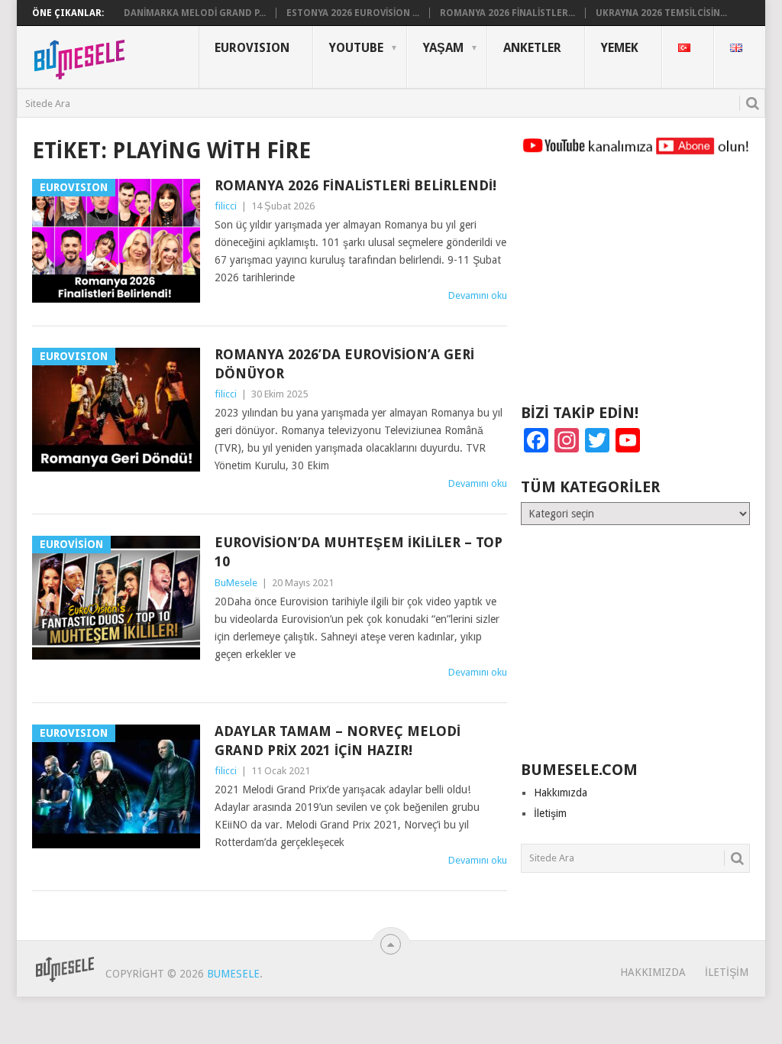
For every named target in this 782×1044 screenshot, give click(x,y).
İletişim (550, 813)
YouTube (356, 48)
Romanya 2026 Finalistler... (507, 13)
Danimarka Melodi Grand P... (195, 13)
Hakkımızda (560, 792)
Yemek (619, 48)
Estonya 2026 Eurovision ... (352, 13)
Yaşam (443, 48)
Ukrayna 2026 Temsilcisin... (661, 13)
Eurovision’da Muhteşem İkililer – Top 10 (358, 551)
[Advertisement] (635, 286)
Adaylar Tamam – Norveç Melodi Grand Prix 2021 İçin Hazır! (337, 740)
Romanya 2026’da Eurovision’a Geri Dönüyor (344, 363)
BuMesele (236, 582)
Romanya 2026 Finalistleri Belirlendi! (355, 185)
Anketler (532, 48)
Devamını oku (477, 295)
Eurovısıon (252, 48)
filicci (226, 206)
